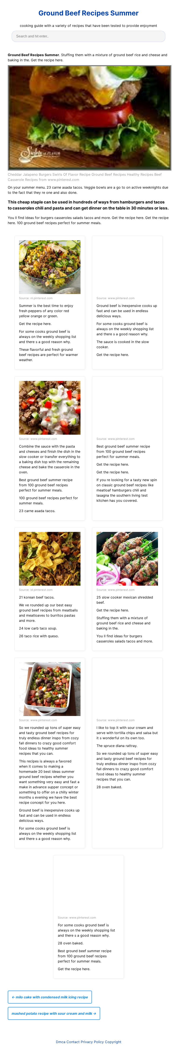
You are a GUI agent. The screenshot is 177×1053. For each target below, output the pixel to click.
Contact (73, 1042)
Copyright (113, 1042)
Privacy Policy (92, 1042)
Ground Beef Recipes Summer (88, 13)
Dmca (60, 1042)
